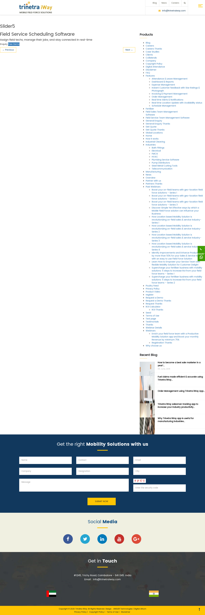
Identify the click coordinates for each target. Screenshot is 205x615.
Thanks (149, 324)
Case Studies (152, 52)
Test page (151, 318)
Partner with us (153, 181)
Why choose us (154, 345)
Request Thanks (154, 303)
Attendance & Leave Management (169, 79)
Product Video (153, 291)
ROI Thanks (157, 309)
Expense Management (163, 85)
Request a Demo (154, 297)
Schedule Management (164, 106)
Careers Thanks (154, 49)
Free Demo (14, 44)
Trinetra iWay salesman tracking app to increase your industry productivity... (178, 405)
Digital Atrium (140, 609)
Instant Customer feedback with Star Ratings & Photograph (176, 89)
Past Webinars (153, 187)
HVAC (155, 157)
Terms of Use (152, 315)
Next (129, 50)
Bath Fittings (158, 148)
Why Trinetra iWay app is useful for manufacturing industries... (176, 420)
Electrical (156, 151)
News (164, 3)
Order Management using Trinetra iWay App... (181, 391)
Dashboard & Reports (163, 82)
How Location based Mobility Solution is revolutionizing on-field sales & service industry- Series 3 (176, 237)
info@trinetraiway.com (174, 10)
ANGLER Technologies (122, 609)
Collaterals (151, 58)
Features (150, 76)
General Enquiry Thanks (158, 124)
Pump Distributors (161, 163)
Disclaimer (151, 70)
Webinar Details (154, 327)
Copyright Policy (154, 64)
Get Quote (151, 127)
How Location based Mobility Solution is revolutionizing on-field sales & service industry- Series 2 (176, 228)
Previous (8, 50)
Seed (148, 312)
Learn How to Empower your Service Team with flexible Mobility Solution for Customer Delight (176, 263)
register (150, 294)
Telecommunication (162, 169)
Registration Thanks (162, 342)
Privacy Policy (153, 288)
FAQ (148, 73)
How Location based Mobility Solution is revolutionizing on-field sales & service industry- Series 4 (176, 246)
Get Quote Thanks (155, 130)
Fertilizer (150, 109)
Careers (175, 3)
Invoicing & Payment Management (169, 94)
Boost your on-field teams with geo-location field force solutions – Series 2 (177, 197)
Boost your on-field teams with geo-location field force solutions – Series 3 (177, 203)
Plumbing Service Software (165, 160)
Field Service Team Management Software (168, 118)
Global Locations (154, 133)
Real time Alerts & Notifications (167, 100)
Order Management (162, 97)
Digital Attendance (155, 67)
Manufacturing (153, 172)
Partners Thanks (154, 184)
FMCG (155, 154)
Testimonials (152, 321)
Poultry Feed (152, 285)
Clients (149, 55)
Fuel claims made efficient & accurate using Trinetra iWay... (180, 378)
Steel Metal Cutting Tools (164, 166)
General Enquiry (154, 121)
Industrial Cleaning (155, 142)
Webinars (150, 330)
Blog (155, 3)
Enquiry (4, 44)
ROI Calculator (153, 306)
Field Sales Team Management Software (162, 113)
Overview (150, 178)
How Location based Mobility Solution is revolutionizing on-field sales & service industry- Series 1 (176, 219)
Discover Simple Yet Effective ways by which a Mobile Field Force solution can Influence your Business (175, 210)
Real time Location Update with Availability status (177, 103)
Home (149, 136)
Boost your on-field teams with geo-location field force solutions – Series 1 (177, 191)
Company (151, 61)
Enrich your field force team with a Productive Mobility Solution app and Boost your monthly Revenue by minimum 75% (175, 336)
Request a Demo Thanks (158, 300)
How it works (152, 139)
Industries (151, 145)
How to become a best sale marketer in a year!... (179, 364)
